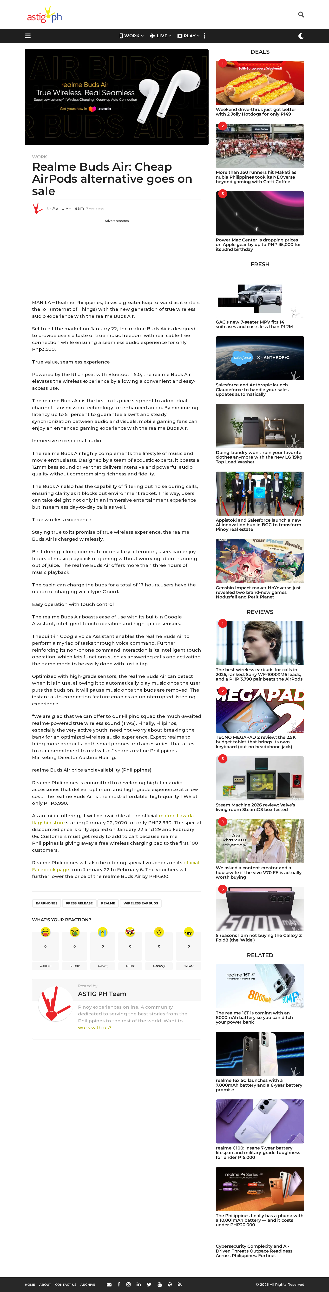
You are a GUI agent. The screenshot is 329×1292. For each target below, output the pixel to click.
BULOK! (75, 966)
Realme (108, 903)
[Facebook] (119, 1284)
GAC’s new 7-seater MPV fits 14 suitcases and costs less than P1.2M (254, 324)
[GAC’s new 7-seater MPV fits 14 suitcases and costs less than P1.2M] (260, 295)
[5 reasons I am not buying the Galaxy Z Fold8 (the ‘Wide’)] (260, 909)
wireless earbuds (141, 903)
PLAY (190, 35)
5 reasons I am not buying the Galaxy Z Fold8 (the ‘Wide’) (259, 938)
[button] (301, 14)
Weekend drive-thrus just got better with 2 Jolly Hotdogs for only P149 (256, 112)
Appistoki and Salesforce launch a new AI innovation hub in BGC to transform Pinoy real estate (258, 525)
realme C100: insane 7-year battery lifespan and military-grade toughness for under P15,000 (258, 1152)
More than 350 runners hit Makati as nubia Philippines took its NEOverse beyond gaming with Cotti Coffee (256, 177)
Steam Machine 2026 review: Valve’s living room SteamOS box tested (255, 807)
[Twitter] (149, 1284)
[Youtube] (160, 1284)
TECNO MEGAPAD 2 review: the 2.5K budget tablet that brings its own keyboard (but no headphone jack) (256, 742)
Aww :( (103, 966)
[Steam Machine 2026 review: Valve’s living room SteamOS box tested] (260, 778)
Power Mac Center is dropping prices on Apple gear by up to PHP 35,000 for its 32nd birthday (258, 244)
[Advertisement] (116, 257)
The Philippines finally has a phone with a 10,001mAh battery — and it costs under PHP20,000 (259, 1220)
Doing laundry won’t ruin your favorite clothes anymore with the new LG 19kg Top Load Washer (259, 457)
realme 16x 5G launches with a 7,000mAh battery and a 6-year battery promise (259, 1085)
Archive (87, 1284)
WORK (132, 35)
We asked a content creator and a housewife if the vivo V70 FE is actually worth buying (259, 872)
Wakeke (45, 966)
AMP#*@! (159, 966)
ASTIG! (130, 966)
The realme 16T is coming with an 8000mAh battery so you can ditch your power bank (254, 1017)
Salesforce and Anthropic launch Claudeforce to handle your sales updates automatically (252, 389)
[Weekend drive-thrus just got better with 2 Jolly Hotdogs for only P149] (260, 83)
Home (30, 1284)
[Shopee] (170, 1284)
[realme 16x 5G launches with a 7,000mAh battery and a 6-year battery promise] (260, 1054)
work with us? (95, 1027)
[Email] (109, 1284)
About (45, 1284)
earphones (46, 903)
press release (79, 903)
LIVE (162, 35)
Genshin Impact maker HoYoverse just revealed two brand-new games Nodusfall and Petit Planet (258, 592)
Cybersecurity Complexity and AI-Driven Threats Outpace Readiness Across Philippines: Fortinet (254, 1251)
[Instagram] (128, 1284)
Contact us (65, 1284)
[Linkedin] (139, 1284)
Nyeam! (189, 966)
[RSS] (180, 1284)
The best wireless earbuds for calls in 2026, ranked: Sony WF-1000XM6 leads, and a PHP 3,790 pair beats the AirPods (259, 674)
